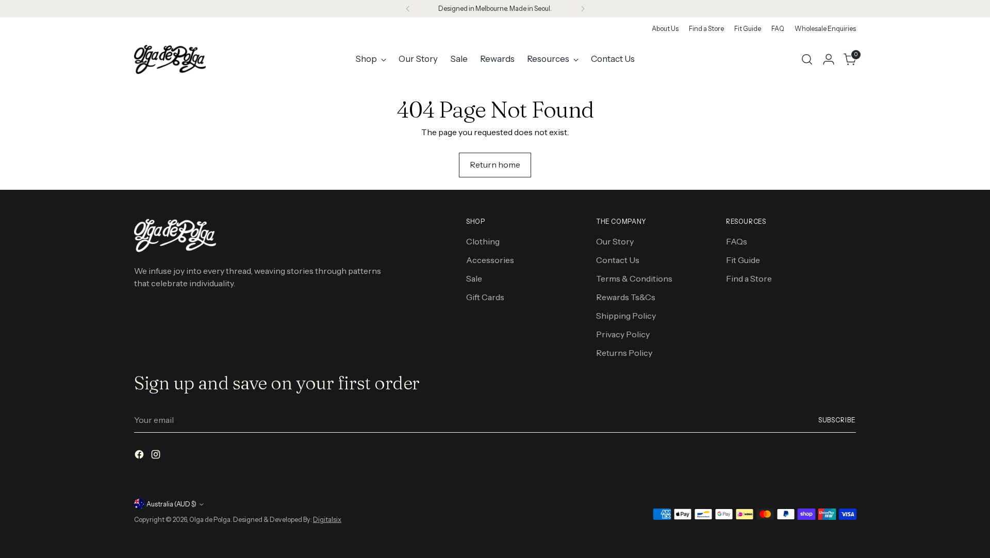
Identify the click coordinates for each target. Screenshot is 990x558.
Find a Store (749, 278)
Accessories (490, 260)
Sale (474, 278)
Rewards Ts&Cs (625, 297)
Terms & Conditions (634, 278)
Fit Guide (743, 260)
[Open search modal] (807, 59)
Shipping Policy (626, 315)
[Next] (582, 9)
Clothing (483, 241)
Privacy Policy (623, 334)
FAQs (736, 241)
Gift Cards (485, 297)
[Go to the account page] (828, 59)
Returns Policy (624, 353)
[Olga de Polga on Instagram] (157, 456)
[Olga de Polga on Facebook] (140, 456)
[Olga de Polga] (170, 59)
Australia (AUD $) (171, 504)
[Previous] (408, 9)
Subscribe (837, 420)
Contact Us (617, 260)
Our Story (615, 241)
